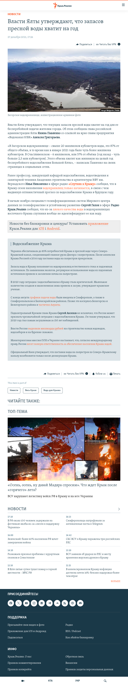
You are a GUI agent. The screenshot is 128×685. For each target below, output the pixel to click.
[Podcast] (72, 603)
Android (53, 229)
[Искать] (105, 681)
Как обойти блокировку (80, 637)
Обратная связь (75, 656)
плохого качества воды (68, 209)
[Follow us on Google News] (41, 603)
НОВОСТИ (17, 509)
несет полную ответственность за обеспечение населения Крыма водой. (69, 344)
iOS (41, 229)
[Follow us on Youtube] (26, 603)
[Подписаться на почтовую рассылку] (80, 603)
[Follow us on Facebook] (11, 603)
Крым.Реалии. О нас (20, 656)
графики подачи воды (43, 297)
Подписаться (15, 637)
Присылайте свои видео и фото (26, 625)
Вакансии (71, 663)
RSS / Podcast (73, 631)
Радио (69, 625)
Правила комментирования (24, 663)
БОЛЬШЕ (115, 581)
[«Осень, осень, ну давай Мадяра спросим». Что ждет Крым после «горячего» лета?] (64, 449)
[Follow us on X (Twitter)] (18, 603)
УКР (77, 681)
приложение (98, 224)
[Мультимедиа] (23, 681)
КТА (50, 681)
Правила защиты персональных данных (89, 669)
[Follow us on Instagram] (34, 603)
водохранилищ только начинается (66, 188)
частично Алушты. (50, 305)
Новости (14, 14)
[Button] (84, 44)
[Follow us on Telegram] (49, 603)
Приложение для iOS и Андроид (27, 631)
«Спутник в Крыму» (82, 184)
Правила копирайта (20, 669)
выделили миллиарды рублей (45, 328)
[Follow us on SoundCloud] (57, 603)
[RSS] (65, 603)
